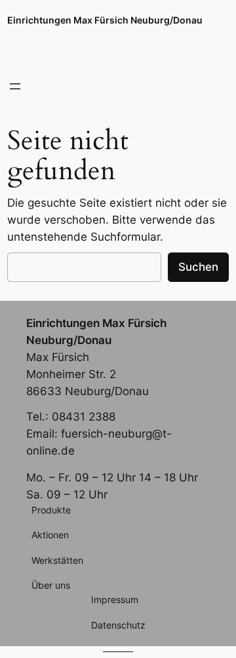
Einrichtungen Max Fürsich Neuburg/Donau (105, 20)
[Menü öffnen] (15, 86)
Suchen (198, 266)
